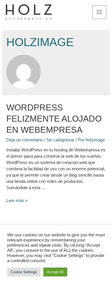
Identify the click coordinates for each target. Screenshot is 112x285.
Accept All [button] (55, 272)
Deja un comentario (24, 140)
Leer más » (17, 200)
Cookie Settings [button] (24, 272)
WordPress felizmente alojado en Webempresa (54, 118)
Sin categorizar (60, 140)
